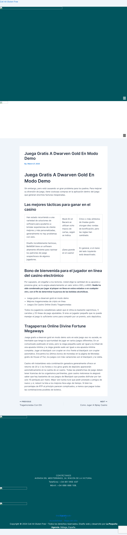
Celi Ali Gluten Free (9, 1)
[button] (124, 98)
